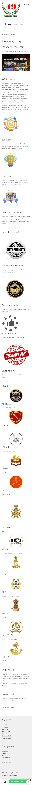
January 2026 (6, 734)
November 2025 (6, 738)
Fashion (4, 753)
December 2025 (6, 736)
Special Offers (6, 757)
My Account (5, 782)
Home (10, 24)
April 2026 (5, 727)
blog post (5, 751)
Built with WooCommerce (9, 775)
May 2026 (4, 725)
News (3, 755)
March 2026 (5, 729)
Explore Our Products (8, 707)
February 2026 (6, 731)
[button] (19, 781)
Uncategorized (6, 762)
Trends (4, 760)
